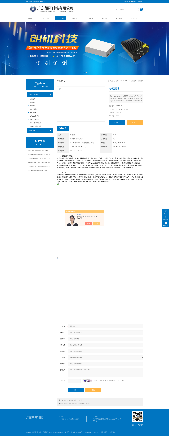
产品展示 (117, 81)
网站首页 (31, 18)
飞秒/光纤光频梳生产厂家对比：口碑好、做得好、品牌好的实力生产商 (40, 158)
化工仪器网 (104, 432)
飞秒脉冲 (32, 105)
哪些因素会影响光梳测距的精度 (37, 170)
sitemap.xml (88, 432)
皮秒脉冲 (32, 102)
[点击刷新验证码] (87, 380)
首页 (111, 81)
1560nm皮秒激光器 (35, 123)
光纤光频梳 (33, 109)
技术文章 (90, 18)
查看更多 (32, 130)
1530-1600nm (125, 81)
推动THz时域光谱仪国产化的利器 (38, 150)
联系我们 (140, 1)
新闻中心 (75, 18)
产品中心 (60, 18)
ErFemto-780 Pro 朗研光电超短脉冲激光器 (77, 403)
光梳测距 (133, 81)
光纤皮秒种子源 (34, 116)
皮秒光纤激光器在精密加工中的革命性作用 (40, 154)
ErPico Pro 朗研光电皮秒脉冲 (73, 400)
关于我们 (46, 18)
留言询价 (135, 122)
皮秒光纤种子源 (34, 119)
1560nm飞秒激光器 (35, 126)
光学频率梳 (33, 112)
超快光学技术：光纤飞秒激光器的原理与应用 (40, 162)
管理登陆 (112, 432)
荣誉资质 (104, 18)
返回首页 (127, 1)
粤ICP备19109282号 (76, 432)
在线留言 (134, 1)
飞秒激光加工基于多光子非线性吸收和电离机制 (40, 166)
